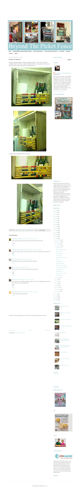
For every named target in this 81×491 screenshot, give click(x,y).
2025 (56, 212)
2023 (56, 216)
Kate (13, 267)
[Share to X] (41, 230)
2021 (56, 220)
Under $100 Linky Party (61, 249)
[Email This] (39, 230)
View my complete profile (59, 91)
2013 (56, 236)
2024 (56, 214)
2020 (56, 222)
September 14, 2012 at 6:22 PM (29, 238)
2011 (56, 294)
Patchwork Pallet (64, 352)
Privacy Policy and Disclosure (51, 51)
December (58, 240)
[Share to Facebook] (43, 230)
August (58, 277)
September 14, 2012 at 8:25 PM (24, 259)
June (57, 281)
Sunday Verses (59, 247)
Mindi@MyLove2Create (17, 291)
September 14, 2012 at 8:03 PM (35, 249)
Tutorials (11, 53)
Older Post (47, 330)
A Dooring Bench (60, 269)
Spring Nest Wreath (64, 365)
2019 (56, 224)
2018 (56, 226)
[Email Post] (36, 230)
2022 (56, 218)
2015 (56, 232)
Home (10, 51)
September (58, 245)
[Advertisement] (40, 9)
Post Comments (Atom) (20, 332)
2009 (56, 298)
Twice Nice (14, 259)
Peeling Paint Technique (65, 325)
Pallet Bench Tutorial (64, 358)
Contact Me (61, 51)
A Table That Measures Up (62, 267)
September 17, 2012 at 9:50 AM (26, 279)
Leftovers (58, 259)
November (58, 242)
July (57, 279)
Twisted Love (59, 255)
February (58, 289)
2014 (56, 234)
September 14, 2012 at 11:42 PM (22, 267)
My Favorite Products (38, 51)
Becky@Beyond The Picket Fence (63, 73)
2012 (56, 238)
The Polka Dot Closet (17, 238)
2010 (56, 296)
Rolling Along (63, 332)
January (58, 291)
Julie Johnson (15, 279)
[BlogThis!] (40, 230)
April (57, 285)
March (57, 287)
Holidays (68, 51)
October (58, 244)
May (57, 283)
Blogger (46, 485)
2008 (56, 300)
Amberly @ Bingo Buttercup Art (19, 249)
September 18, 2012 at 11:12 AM (30, 291)
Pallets (16, 53)
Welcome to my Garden (65, 319)
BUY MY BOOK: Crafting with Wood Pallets (22, 51)
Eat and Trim (59, 251)
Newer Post (11, 330)
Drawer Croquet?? (60, 263)
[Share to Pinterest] (44, 230)
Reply (13, 245)
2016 (56, 230)
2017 (56, 228)
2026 (56, 210)
